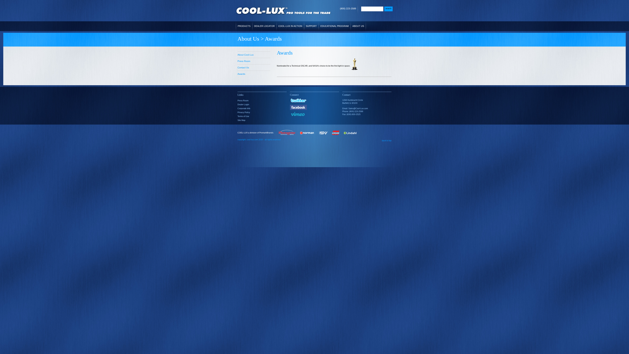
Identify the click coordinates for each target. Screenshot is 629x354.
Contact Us (243, 67)
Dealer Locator (264, 26)
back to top (386, 140)
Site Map (241, 120)
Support (311, 26)
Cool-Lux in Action (290, 26)
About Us (358, 26)
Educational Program (334, 26)
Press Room (244, 61)
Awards (241, 74)
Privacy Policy (244, 112)
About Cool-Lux (246, 54)
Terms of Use (243, 116)
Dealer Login (243, 104)
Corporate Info (244, 108)
